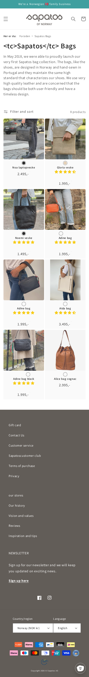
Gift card (15, 425)
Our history (17, 505)
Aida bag (65, 308)
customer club (25, 456)
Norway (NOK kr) (28, 628)
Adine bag (65, 238)
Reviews (14, 526)
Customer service (21, 445)
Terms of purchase (22, 466)
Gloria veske (65, 167)
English (62, 628)
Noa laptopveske (23, 167)
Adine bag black (23, 379)
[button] (6, 19)
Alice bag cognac (65, 379)
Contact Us (16, 435)
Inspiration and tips (23, 536)
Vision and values (21, 516)
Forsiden (24, 36)
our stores (16, 495)
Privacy (14, 476)
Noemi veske (23, 238)
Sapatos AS (53, 670)
